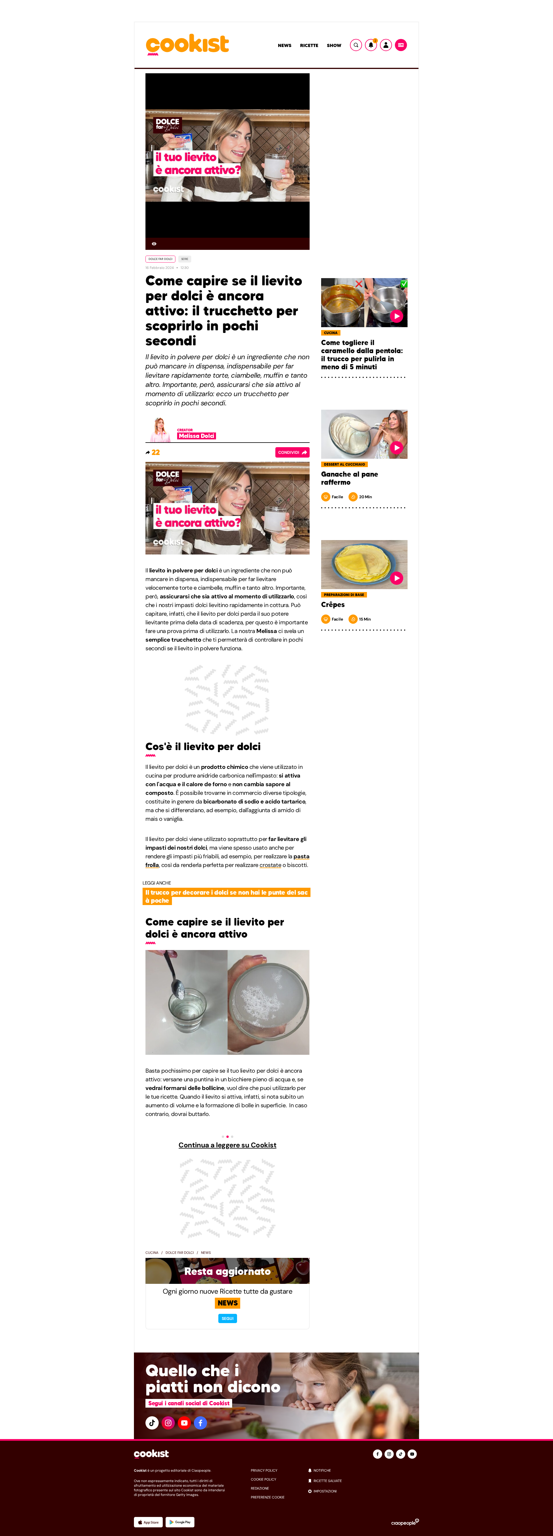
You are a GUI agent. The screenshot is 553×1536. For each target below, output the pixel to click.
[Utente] (386, 45)
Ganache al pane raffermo (349, 478)
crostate (270, 865)
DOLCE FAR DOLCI (160, 259)
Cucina (151, 1252)
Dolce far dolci (180, 1252)
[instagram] (168, 1423)
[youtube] (184, 1423)
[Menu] (401, 45)
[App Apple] (148, 1522)
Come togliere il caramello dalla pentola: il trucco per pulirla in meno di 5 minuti (362, 355)
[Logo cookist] (187, 45)
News (284, 45)
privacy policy (264, 1470)
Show (334, 45)
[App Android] (180, 1522)
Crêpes (333, 605)
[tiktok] (152, 1423)
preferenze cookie (268, 1497)
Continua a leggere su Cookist (227, 1145)
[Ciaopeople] (405, 1522)
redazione (260, 1488)
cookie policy (263, 1479)
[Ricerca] (356, 45)
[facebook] (200, 1423)
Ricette (309, 45)
